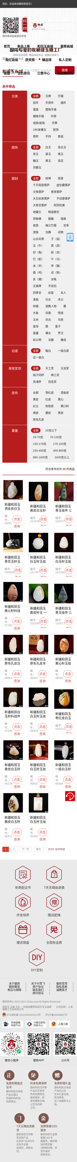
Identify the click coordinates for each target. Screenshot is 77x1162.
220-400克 (39, 450)
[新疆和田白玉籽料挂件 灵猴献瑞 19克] (13, 697)
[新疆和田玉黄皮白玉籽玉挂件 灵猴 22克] (38, 491)
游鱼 (35, 232)
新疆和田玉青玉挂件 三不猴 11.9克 (63, 509)
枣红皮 (49, 392)
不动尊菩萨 (63, 198)
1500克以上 (62, 457)
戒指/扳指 (39, 122)
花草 (66, 225)
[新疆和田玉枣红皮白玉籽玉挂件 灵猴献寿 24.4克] (64, 699)
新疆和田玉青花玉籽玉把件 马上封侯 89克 (13, 560)
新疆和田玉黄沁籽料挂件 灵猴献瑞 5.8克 (13, 609)
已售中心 (43, 73)
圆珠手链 (50, 109)
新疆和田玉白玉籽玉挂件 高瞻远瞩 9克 (38, 820)
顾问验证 (38, 993)
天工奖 (49, 368)
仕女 (48, 299)
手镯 (60, 96)
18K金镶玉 (39, 129)
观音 (60, 178)
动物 (60, 232)
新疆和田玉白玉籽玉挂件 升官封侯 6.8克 (38, 560)
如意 (51, 292)
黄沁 (60, 399)
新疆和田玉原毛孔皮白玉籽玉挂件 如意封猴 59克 (13, 661)
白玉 (48, 147)
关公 (60, 299)
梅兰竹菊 (50, 225)
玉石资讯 (23, 73)
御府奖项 (61, 983)
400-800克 (59, 450)
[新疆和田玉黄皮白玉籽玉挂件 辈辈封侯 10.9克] (13, 750)
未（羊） (38, 265)
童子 (58, 326)
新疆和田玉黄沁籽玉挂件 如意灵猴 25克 (63, 661)
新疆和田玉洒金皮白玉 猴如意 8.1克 (12, 507)
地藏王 (37, 212)
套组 (60, 136)
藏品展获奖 (65, 73)
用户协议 (38, 986)
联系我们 (38, 989)
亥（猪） (38, 279)
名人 (63, 292)
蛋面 (35, 109)
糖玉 (35, 160)
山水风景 (38, 238)
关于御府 (14, 983)
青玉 (35, 154)
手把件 (49, 102)
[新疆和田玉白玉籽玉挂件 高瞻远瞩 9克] (38, 803)
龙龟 (53, 279)
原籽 (35, 136)
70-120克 (56, 437)
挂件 (35, 102)
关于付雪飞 (38, 983)
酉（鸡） (38, 272)
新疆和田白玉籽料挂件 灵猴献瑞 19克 (13, 714)
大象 (35, 312)
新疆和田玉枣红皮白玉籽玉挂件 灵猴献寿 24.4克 (63, 716)
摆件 (63, 102)
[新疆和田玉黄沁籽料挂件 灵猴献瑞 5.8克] (13, 592)
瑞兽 (63, 218)
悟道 (60, 312)
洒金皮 (65, 392)
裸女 (48, 333)
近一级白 (38, 357)
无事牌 (37, 286)
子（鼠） (56, 238)
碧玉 (48, 154)
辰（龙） (56, 252)
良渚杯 (37, 381)
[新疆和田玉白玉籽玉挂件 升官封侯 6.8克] (38, 542)
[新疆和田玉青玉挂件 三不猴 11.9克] (64, 491)
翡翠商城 (66, 46)
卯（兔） (38, 252)
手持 (48, 136)
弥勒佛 (37, 218)
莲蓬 (35, 333)
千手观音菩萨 (41, 185)
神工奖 (55, 375)
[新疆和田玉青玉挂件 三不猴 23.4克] (64, 593)
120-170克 (39, 443)
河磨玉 (37, 167)
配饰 (56, 129)
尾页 (38, 849)
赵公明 (37, 339)
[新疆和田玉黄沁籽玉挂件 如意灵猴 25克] (64, 644)
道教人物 (50, 306)
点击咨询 (17, 520)
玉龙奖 (65, 368)
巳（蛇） (38, 259)
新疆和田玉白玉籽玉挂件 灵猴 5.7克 (38, 714)
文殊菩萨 (38, 191)
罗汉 (60, 333)
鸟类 (60, 319)
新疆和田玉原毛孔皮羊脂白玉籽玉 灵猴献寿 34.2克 (38, 661)
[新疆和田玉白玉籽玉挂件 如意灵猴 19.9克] (38, 750)
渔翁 (35, 299)
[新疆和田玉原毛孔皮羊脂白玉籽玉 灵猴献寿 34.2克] (38, 644)
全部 (35, 96)
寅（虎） (56, 245)
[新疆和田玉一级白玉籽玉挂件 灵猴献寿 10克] (64, 750)
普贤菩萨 (56, 191)
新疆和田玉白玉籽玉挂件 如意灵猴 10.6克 (63, 560)
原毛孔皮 (38, 419)
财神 (48, 178)
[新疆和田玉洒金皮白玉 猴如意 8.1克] (13, 490)
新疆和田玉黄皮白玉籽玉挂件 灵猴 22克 (38, 509)
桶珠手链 (38, 116)
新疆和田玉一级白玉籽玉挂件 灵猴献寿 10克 (63, 767)
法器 (51, 339)
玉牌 (48, 96)
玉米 (35, 319)
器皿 (63, 339)
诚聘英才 (61, 989)
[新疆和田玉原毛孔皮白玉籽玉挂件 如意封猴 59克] (13, 644)
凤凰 (48, 312)
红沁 (35, 406)
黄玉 (48, 160)
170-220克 (59, 443)
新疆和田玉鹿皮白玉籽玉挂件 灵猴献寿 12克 (13, 820)
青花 (60, 160)
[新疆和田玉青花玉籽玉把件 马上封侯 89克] (13, 542)
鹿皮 (48, 412)
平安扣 (52, 286)
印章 (53, 116)
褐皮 (35, 412)
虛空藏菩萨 (63, 185)
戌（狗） (56, 272)
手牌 (54, 122)
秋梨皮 (49, 406)
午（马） (56, 259)
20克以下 (51, 430)
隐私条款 (61, 986)
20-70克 (38, 437)
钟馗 (35, 306)
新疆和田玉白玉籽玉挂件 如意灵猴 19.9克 (38, 767)
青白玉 (62, 147)
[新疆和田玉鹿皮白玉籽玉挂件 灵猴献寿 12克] (13, 803)
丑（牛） (38, 245)
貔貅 (51, 218)
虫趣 (48, 232)
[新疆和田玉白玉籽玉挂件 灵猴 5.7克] (38, 697)
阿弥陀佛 (59, 205)
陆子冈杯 (38, 375)
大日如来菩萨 (41, 198)
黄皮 (35, 399)
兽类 (35, 225)
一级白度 (63, 350)
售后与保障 (14, 989)
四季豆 (37, 292)
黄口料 (65, 406)
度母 (35, 326)
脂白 (48, 350)
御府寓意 (14, 986)
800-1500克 (40, 457)
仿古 (48, 319)
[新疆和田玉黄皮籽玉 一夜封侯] (38, 593)
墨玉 (60, 154)
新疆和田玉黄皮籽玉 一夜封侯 (38, 611)
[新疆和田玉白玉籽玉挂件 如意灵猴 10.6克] (64, 542)
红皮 (48, 399)
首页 (5, 58)
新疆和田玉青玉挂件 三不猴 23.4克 (63, 611)
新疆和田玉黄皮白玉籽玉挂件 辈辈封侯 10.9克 (13, 767)
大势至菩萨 (40, 205)
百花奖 (52, 381)
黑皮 (60, 412)
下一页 (25, 849)
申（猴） (56, 265)
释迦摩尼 (53, 212)
